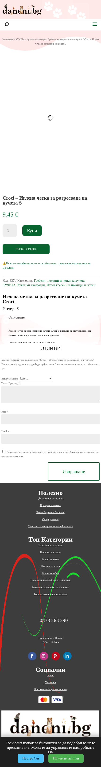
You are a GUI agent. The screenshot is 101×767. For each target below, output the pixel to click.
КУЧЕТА (20, 39)
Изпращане (73, 471)
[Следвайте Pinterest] (55, 656)
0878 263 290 (54, 620)
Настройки (30, 758)
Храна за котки (50, 559)
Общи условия (50, 519)
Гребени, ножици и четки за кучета (65, 39)
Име (4, 411)
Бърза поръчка (26, 249)
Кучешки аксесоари (36, 39)
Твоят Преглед (10, 383)
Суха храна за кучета (50, 544)
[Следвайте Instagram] (44, 656)
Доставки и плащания (50, 498)
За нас (50, 675)
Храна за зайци (50, 573)
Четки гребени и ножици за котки (71, 285)
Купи (32, 230)
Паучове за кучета (50, 552)
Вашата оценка (9, 378)
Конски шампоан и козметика (50, 593)
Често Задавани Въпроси (50, 512)
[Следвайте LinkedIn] (67, 656)
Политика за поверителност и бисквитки (50, 526)
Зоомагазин (7, 39)
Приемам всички (66, 758)
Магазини (50, 682)
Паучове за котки (50, 566)
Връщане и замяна (50, 505)
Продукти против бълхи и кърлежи (50, 579)
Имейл (6, 431)
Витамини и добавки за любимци (50, 586)
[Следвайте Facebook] (32, 656)
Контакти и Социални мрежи (50, 689)
